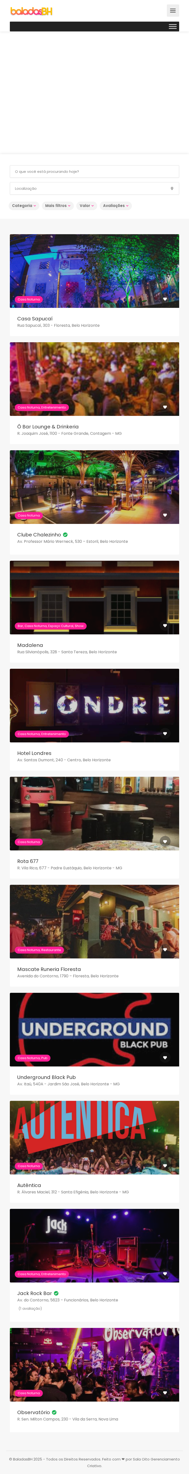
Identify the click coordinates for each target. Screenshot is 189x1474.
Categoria (22, 205)
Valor (85, 205)
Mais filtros (56, 205)
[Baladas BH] (31, 11)
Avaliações (114, 205)
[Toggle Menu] (173, 26)
